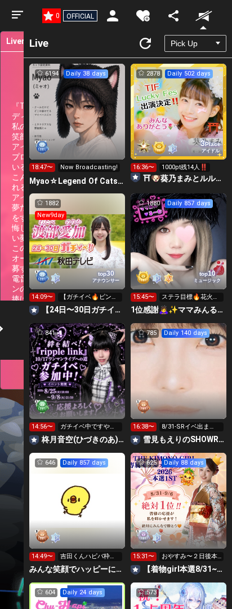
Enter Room (77, 122)
